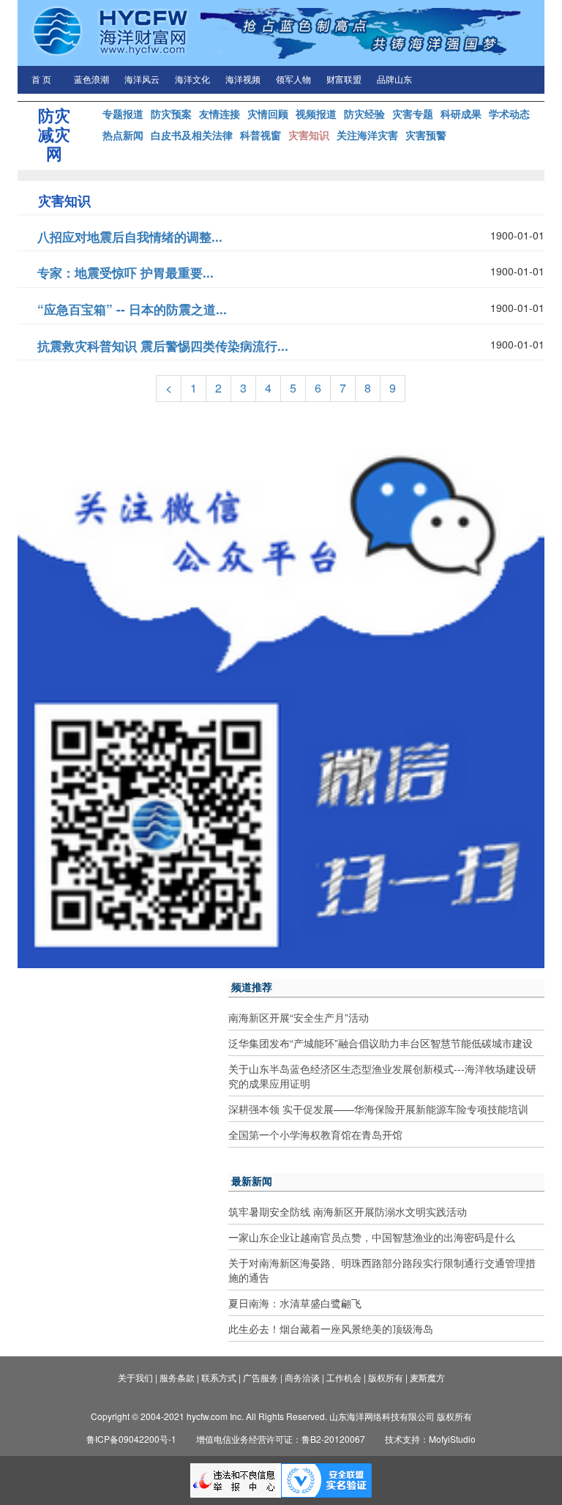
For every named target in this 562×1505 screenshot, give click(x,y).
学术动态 (509, 113)
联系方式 (218, 1377)
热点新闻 (122, 134)
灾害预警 (425, 134)
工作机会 (343, 1377)
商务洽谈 (302, 1377)
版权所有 (385, 1377)
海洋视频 (243, 80)
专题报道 (122, 113)
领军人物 (293, 80)
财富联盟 (343, 80)
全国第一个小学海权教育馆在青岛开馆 (315, 1134)
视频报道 (316, 113)
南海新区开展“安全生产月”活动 (298, 1017)
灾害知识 (308, 134)
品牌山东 (394, 80)
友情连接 (219, 113)
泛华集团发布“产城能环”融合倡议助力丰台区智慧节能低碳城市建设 (380, 1043)
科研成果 (461, 113)
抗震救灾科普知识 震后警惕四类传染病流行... (162, 345)
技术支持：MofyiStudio (430, 1438)
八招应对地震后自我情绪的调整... (129, 236)
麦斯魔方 (427, 1377)
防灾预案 (171, 113)
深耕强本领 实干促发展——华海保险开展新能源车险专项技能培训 (378, 1108)
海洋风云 (142, 80)
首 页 (41, 80)
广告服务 (260, 1377)
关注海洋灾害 (367, 134)
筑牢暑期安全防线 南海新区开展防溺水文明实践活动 (347, 1211)
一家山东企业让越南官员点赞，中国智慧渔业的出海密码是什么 (371, 1237)
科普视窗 (260, 134)
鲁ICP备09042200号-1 (131, 1438)
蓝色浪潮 (91, 80)
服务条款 (177, 1377)
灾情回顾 (267, 113)
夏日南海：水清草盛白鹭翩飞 (294, 1303)
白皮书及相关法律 (192, 134)
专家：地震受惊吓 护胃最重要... (125, 272)
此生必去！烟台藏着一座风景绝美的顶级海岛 (330, 1328)
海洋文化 (192, 80)
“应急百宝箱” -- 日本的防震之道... (132, 309)
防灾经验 (364, 113)
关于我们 (135, 1377)
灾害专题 (412, 113)
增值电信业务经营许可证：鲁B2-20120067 (280, 1438)
